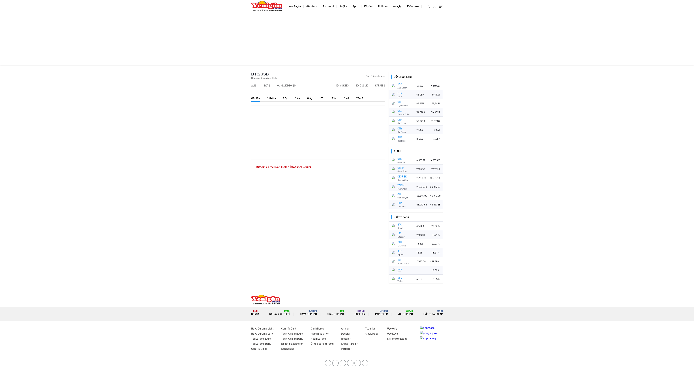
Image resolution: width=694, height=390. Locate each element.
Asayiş (397, 6)
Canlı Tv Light (259, 348)
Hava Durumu (308, 313)
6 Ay (309, 98)
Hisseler (359, 313)
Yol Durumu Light (261, 338)
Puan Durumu (335, 313)
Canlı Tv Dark (288, 328)
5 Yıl (346, 98)
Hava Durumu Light (262, 328)
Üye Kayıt (392, 333)
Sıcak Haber (372, 333)
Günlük (255, 98)
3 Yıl (334, 98)
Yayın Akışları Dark (292, 338)
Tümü (359, 98)
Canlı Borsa (317, 328)
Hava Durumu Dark (262, 333)
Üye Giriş (392, 328)
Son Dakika (287, 348)
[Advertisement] (347, 39)
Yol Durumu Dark (261, 343)
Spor (356, 6)
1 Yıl (322, 98)
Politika (382, 6)
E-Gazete (413, 6)
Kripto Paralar (433, 313)
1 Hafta (271, 98)
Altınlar (345, 328)
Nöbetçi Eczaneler (292, 343)
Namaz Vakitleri (279, 313)
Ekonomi (328, 6)
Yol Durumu (405, 313)
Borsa (255, 313)
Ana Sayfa (294, 6)
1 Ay (285, 98)
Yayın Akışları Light (292, 333)
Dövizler (345, 333)
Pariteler (381, 313)
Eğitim (368, 6)
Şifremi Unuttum (397, 338)
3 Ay (297, 98)
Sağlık (343, 6)
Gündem (311, 6)
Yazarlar (370, 328)
